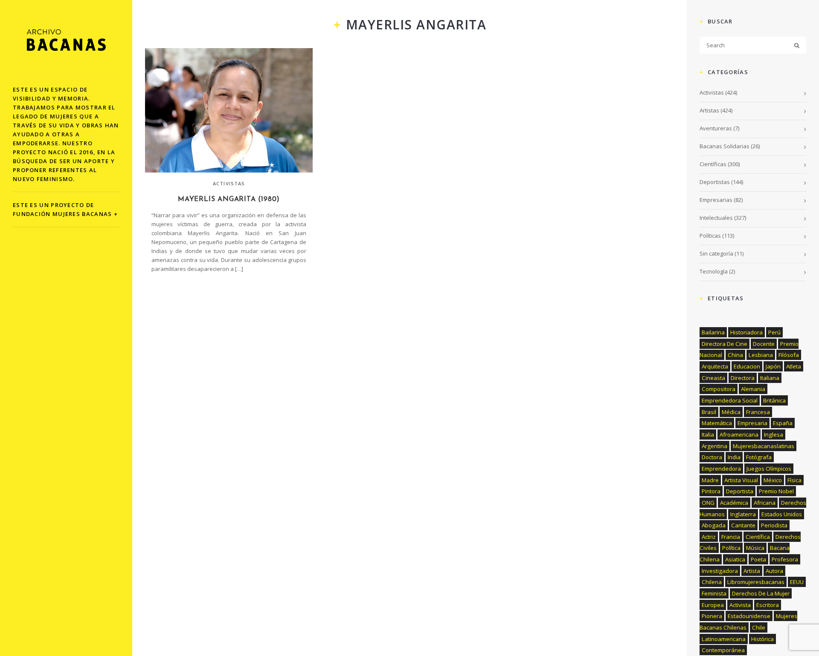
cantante (743, 525)
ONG (708, 502)
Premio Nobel (776, 491)
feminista (714, 593)
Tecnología (714, 271)
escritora (767, 605)
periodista (774, 525)
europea (713, 605)
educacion (747, 366)
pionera (712, 616)
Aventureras (716, 128)
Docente (764, 344)
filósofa (788, 355)
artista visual (741, 480)
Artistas (709, 110)
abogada (714, 525)
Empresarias (716, 200)
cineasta (713, 378)
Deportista (739, 491)
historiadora (746, 332)
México (773, 480)
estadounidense (749, 616)
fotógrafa (759, 457)
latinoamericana (724, 639)
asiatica (735, 559)
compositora (718, 389)
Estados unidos (781, 514)
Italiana (769, 378)
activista (740, 605)
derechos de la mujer (761, 593)
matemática (717, 423)
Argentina (714, 446)
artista (751, 571)
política (731, 548)
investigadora (720, 571)
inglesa (773, 434)
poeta (758, 559)
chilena (712, 582)
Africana (764, 502)
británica (774, 400)
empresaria (752, 423)
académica (734, 502)
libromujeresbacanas (755, 582)
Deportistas (715, 182)
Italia (708, 434)
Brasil (709, 412)
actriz (709, 537)
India (734, 457)
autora (774, 571)
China (735, 355)
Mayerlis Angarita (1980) (229, 199)
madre (710, 480)
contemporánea (723, 650)
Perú (774, 332)
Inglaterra (743, 514)
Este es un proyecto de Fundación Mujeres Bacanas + (65, 209)
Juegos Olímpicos (768, 468)
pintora (711, 491)
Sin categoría (716, 253)
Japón (773, 366)
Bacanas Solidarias (724, 146)
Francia (730, 537)
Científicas (713, 164)
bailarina (713, 332)
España (783, 423)
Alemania (753, 389)
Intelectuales (716, 218)
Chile (758, 627)
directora (743, 378)
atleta (793, 366)
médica (731, 412)
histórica (762, 639)
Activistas (229, 183)
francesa (758, 412)
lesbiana (761, 355)
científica (758, 537)
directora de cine (724, 344)
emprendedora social (730, 400)
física (794, 480)
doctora (712, 457)
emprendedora (721, 468)
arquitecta (715, 366)
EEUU (797, 582)
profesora (785, 559)
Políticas (710, 235)
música (755, 548)
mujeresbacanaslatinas (763, 446)
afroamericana (739, 434)
